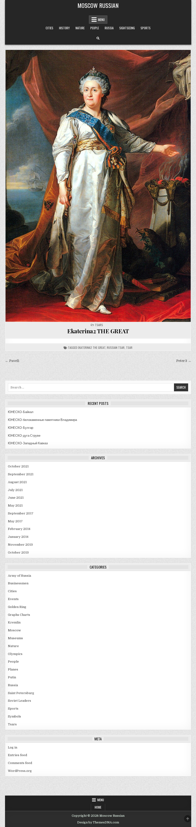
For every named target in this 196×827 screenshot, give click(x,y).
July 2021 (15, 490)
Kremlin (14, 622)
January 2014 (18, 537)
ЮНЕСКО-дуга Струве (24, 435)
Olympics (15, 654)
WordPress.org (20, 771)
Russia (109, 28)
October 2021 (18, 466)
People (94, 28)
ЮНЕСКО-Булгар (20, 427)
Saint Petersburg (21, 693)
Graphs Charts (19, 615)
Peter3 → (183, 361)
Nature (80, 28)
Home (98, 807)
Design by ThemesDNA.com (98, 822)
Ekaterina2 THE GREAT (98, 331)
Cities (49, 28)
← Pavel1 (12, 361)
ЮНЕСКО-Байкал (20, 412)
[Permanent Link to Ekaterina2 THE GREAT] (98, 186)
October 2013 (18, 552)
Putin (12, 677)
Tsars (99, 325)
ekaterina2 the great (91, 347)
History (64, 28)
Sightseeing (127, 28)
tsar (129, 347)
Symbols (14, 716)
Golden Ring (17, 607)
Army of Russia (19, 575)
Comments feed (20, 763)
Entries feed (17, 755)
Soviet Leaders (19, 700)
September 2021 (20, 474)
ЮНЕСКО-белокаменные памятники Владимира (42, 420)
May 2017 (15, 521)
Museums (15, 638)
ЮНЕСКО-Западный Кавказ (28, 443)
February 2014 (19, 529)
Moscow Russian (98, 5)
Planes (13, 669)
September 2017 (20, 513)
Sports (146, 28)
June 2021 (16, 497)
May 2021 (15, 505)
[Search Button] (98, 38)
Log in (12, 747)
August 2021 (17, 482)
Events (13, 599)
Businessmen (18, 583)
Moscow (14, 630)
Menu (101, 19)
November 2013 (20, 544)
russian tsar (116, 347)
